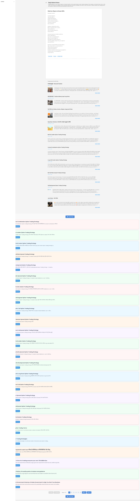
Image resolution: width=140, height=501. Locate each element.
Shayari (54, 56)
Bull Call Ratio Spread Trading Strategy (57, 172)
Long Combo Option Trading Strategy (23, 287)
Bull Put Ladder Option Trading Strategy (57, 134)
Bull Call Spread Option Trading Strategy (23, 406)
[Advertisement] (106, 25)
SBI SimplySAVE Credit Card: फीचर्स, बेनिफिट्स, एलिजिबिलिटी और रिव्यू (31, 449)
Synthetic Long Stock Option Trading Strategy (25, 373)
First (51, 492)
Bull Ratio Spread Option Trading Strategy (24, 276)
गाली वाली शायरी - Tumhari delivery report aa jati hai (59, 96)
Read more (97, 93)
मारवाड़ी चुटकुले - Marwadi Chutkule (55, 83)
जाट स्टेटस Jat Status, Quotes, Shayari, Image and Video (60, 109)
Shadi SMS (50, 56)
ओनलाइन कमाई (60, 56)
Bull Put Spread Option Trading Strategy (23, 395)
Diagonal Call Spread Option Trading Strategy (25, 330)
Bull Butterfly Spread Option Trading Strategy (25, 352)
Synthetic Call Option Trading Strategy (23, 308)
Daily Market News (53, 2)
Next (84, 492)
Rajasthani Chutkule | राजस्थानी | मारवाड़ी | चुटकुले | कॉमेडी (59, 121)
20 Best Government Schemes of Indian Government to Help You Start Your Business (36, 482)
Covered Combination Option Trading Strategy (58, 147)
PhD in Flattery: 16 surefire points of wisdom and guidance (28, 471)
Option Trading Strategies (19, 439)
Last (88, 492)
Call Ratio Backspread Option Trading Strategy (25, 363)
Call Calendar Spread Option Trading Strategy (25, 319)
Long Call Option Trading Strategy (22, 417)
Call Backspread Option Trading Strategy (57, 185)
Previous (57, 492)
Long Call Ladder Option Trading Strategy (24, 341)
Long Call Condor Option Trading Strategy (57, 160)
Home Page (70, 216)
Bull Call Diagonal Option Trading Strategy (24, 297)
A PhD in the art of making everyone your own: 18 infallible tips (29, 460)
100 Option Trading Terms (19, 428)
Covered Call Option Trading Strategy (23, 384)
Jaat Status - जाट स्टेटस (53, 198)
